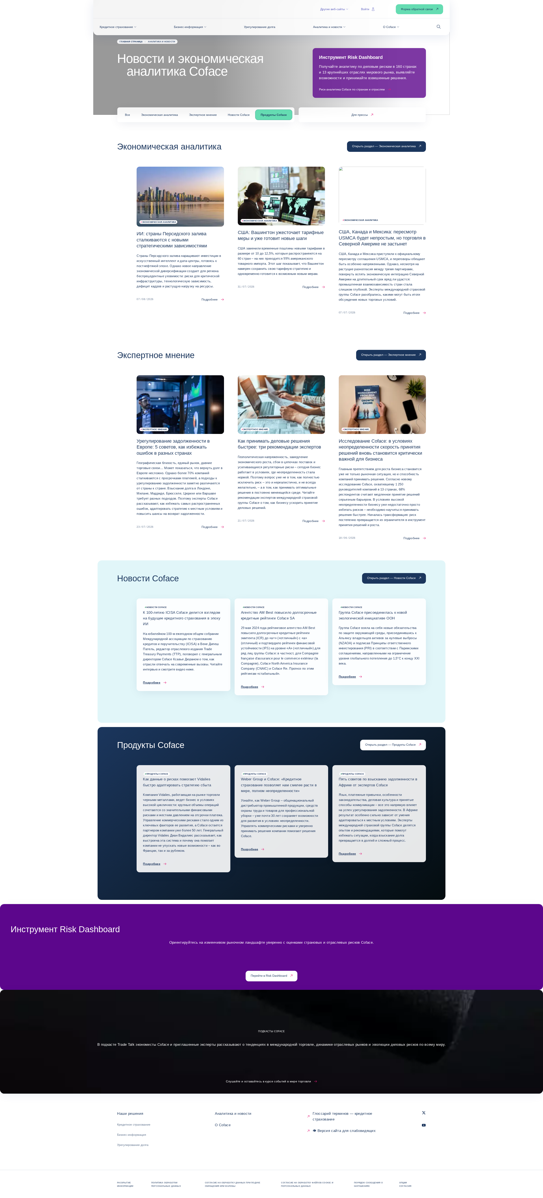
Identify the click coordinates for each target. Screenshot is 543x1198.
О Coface (223, 1125)
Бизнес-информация (131, 1134)
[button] (118, 26)
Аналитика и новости (233, 1114)
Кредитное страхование (133, 1124)
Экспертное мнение (203, 114)
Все (127, 114)
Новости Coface (239, 114)
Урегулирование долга (132, 1145)
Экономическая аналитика (159, 114)
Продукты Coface (274, 114)
